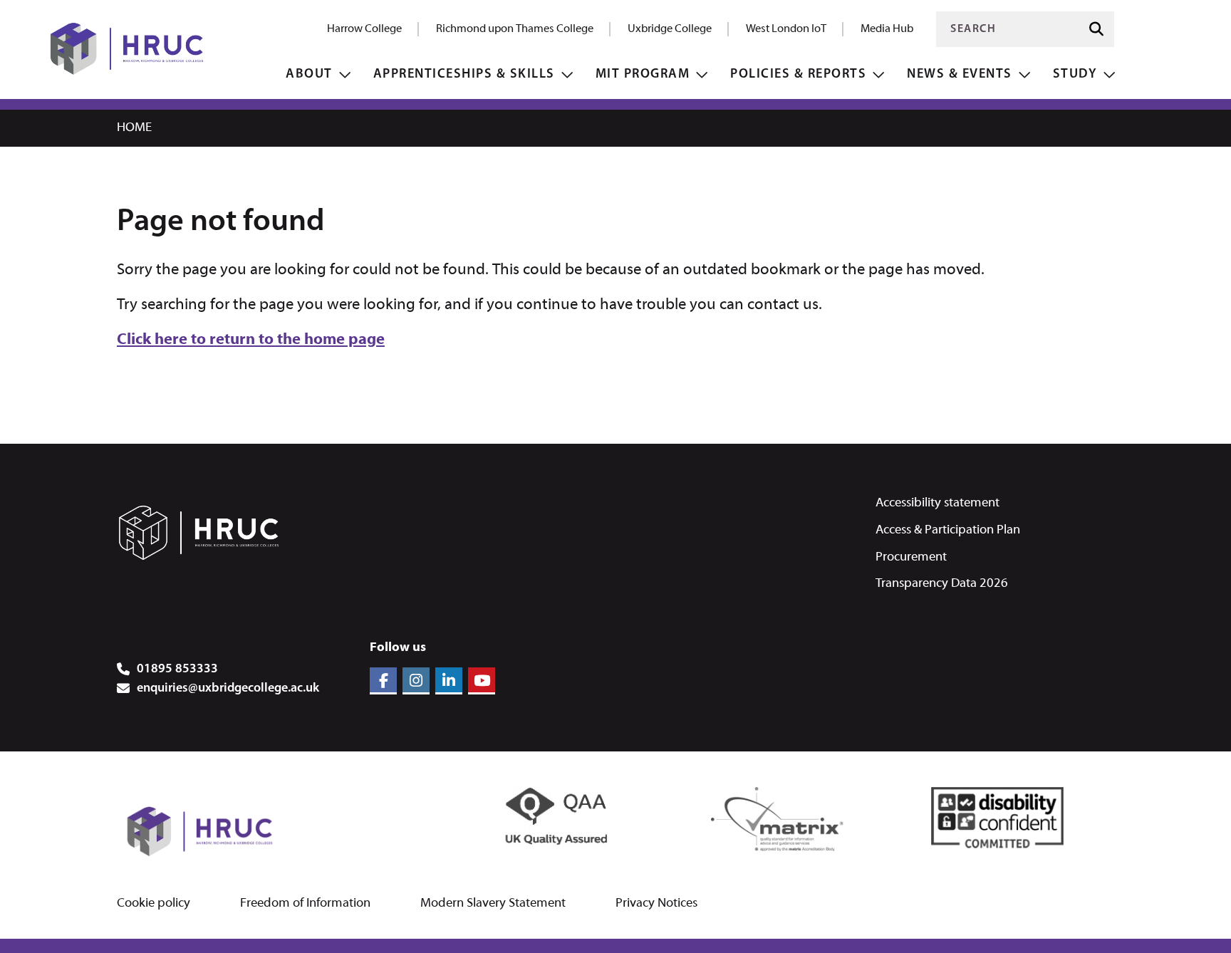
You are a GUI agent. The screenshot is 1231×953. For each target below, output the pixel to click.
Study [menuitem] (1075, 74)
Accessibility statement (937, 503)
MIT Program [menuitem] (643, 74)
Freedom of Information (305, 903)
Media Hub (887, 29)
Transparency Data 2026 (942, 583)
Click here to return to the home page (251, 340)
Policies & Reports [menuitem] (798, 74)
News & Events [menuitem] (959, 74)
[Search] (1096, 29)
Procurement (911, 557)
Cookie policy (153, 903)
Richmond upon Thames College (514, 29)
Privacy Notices (656, 903)
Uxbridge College (670, 29)
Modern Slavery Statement (493, 903)
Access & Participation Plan (948, 530)
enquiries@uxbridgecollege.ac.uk (228, 688)
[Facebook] (383, 680)
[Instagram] (416, 680)
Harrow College (364, 29)
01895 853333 (177, 669)
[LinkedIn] (448, 680)
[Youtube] (481, 680)
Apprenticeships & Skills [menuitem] (464, 74)
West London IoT (786, 29)
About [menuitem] (309, 74)
